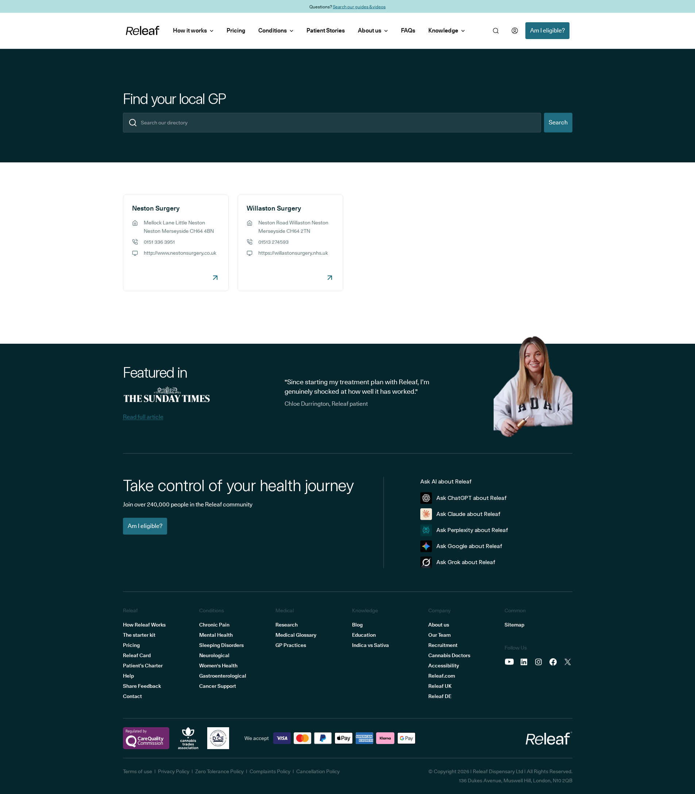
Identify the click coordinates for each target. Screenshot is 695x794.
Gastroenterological (222, 676)
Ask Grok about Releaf (465, 562)
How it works (190, 30)
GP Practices (290, 645)
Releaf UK (440, 686)
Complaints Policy (270, 771)
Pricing (236, 30)
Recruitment (442, 645)
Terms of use (137, 771)
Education (364, 635)
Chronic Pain (214, 625)
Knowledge (443, 30)
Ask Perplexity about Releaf (472, 530)
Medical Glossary (295, 635)
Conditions (272, 30)
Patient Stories (325, 30)
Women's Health (218, 665)
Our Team (439, 635)
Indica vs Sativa (370, 645)
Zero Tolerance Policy (219, 771)
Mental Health (216, 635)
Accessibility (443, 665)
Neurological (214, 655)
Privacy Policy (173, 771)
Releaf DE (439, 696)
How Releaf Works (144, 625)
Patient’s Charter (143, 665)
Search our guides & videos (359, 6)
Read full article (143, 416)
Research (286, 625)
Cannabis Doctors (449, 655)
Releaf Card (137, 655)
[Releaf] (142, 30)
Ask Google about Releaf (469, 546)
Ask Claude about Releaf (468, 513)
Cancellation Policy (318, 771)
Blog (357, 625)
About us (369, 30)
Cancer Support (217, 686)
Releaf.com (441, 676)
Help (128, 676)
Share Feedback (142, 686)
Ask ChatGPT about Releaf (471, 497)
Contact (132, 696)
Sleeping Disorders (221, 645)
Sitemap (514, 625)
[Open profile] (514, 30)
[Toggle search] (495, 30)
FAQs (408, 30)
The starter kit (139, 635)
